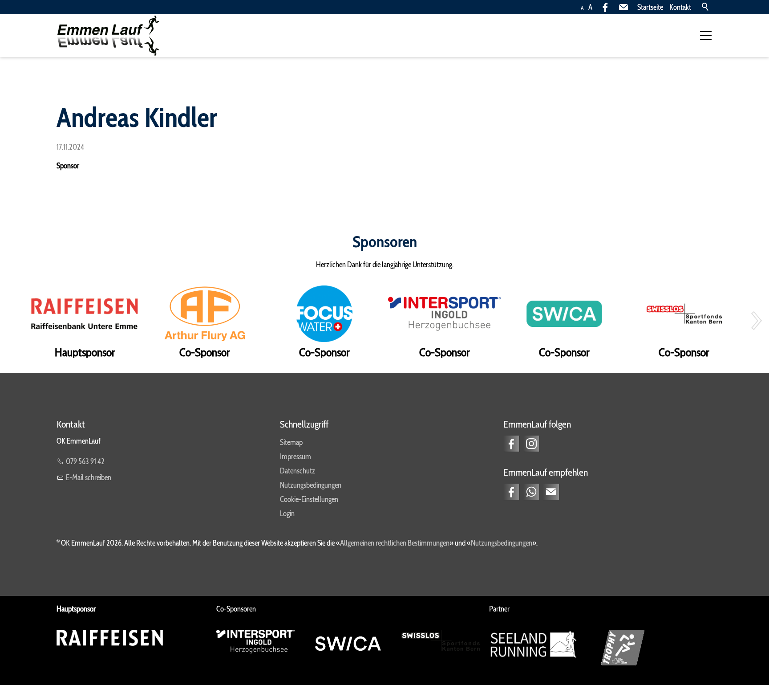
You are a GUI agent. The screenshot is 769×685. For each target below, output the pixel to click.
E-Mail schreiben (88, 477)
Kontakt (680, 7)
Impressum (295, 456)
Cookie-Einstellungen (309, 499)
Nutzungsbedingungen (310, 485)
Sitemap (291, 442)
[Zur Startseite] (108, 36)
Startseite (650, 7)
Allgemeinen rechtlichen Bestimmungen (394, 542)
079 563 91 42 (85, 461)
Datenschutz (297, 470)
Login (287, 513)
